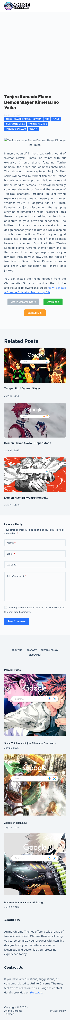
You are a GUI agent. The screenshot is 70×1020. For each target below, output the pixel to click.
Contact (32, 650)
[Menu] (64, 5)
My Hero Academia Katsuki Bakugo (24, 902)
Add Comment (16, 576)
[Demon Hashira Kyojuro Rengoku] (35, 474)
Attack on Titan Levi (15, 822)
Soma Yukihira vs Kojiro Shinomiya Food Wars (30, 743)
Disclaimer (35, 655)
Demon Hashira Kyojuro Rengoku (26, 497)
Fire (47, 119)
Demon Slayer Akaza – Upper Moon (27, 443)
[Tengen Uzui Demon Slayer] (35, 365)
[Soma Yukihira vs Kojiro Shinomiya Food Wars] (35, 705)
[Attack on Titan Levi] (35, 785)
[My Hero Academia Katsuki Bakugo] (35, 864)
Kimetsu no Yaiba (15, 124)
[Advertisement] (35, 49)
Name (11, 542)
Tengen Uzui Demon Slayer (22, 388)
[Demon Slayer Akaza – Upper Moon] (35, 420)
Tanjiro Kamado (37, 124)
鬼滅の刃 (33, 129)
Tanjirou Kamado (16, 129)
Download (53, 301)
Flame (55, 119)
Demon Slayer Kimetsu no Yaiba (23, 119)
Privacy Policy (49, 650)
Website (11, 564)
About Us (17, 650)
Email (11, 553)
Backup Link (35, 312)
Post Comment (17, 621)
